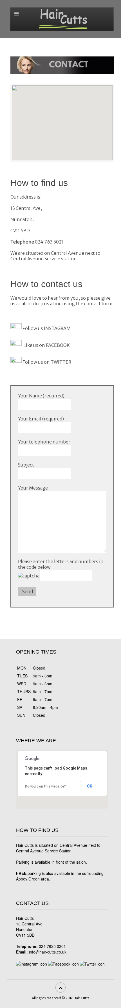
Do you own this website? (45, 786)
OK (89, 786)
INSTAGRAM (57, 328)
